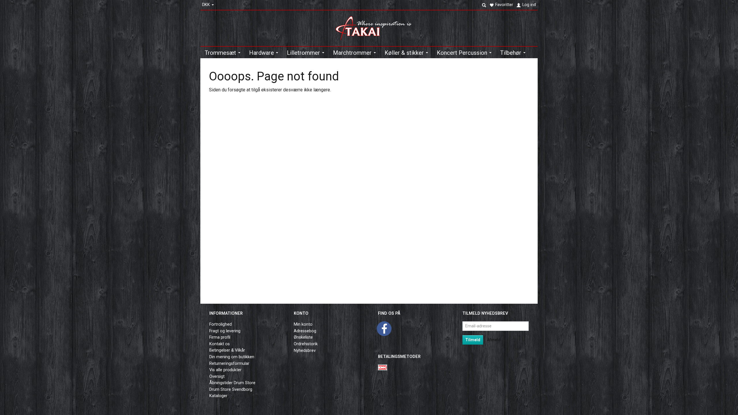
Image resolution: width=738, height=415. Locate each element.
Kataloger (218, 395)
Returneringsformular (229, 363)
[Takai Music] (376, 26)
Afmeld (494, 339)
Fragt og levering (224, 331)
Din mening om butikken (231, 356)
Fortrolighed (220, 324)
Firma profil (219, 337)
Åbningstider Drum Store (232, 382)
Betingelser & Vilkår (227, 350)
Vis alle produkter (225, 369)
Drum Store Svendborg (230, 389)
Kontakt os (219, 344)
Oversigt (217, 376)
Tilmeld (472, 339)
